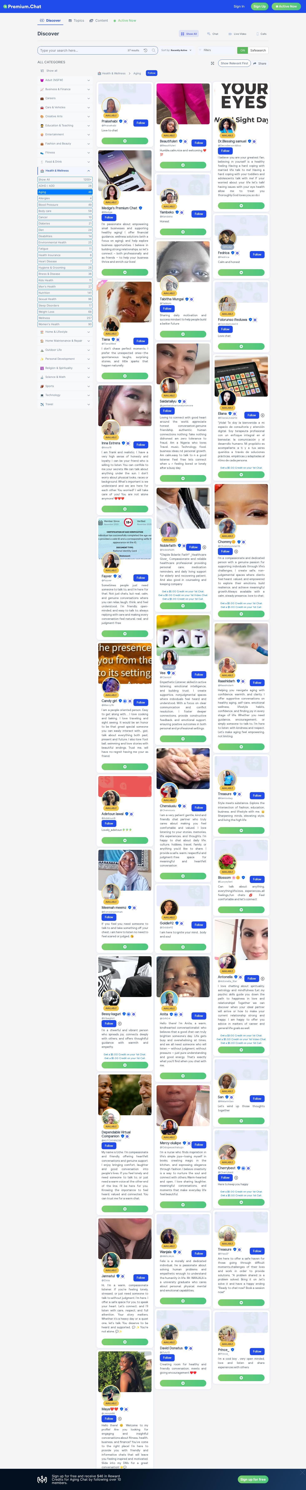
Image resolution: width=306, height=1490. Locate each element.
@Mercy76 (108, 705)
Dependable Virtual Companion (116, 1134)
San (221, 1097)
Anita (164, 1014)
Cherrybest (227, 1168)
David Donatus (172, 1348)
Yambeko (167, 212)
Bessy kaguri (112, 1014)
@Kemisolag (225, 798)
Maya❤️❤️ (110, 1409)
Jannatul (109, 1276)
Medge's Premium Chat (120, 208)
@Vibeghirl (108, 1018)
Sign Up (260, 6)
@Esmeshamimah (112, 911)
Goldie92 (167, 923)
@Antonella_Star (227, 981)
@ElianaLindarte (227, 417)
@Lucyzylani (225, 881)
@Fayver (107, 580)
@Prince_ (223, 1353)
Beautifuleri (169, 141)
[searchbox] (222, 50)
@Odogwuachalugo (171, 1147)
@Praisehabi (109, 125)
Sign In (239, 6)
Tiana (106, 339)
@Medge (107, 212)
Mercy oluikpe (171, 1143)
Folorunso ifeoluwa (233, 320)
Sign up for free (253, 1479)
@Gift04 (165, 1018)
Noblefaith (168, 546)
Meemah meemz (114, 908)
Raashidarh (227, 681)
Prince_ (224, 1350)
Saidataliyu (168, 402)
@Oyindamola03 (228, 323)
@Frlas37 (223, 1253)
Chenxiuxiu (168, 806)
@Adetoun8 (108, 818)
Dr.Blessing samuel (232, 141)
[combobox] (216, 50)
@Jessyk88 (108, 1413)
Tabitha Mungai (172, 299)
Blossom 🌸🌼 (229, 878)
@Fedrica (223, 257)
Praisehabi (110, 121)
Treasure (225, 794)
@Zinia (106, 1280)
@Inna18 (106, 447)
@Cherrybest (225, 1172)
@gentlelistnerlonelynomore (176, 405)
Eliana (223, 414)
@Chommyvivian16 (229, 546)
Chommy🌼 (227, 542)
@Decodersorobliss (229, 145)
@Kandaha (166, 216)
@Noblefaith (167, 549)
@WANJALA (167, 1256)
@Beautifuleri (168, 145)
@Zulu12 (165, 1352)
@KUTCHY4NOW (111, 1140)
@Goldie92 (166, 927)
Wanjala (166, 1252)
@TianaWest (109, 343)
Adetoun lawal (113, 814)
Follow (151, 73)
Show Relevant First (234, 63)
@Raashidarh (226, 685)
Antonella (225, 977)
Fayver (107, 576)
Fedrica (224, 253)
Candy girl (110, 701)
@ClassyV (166, 677)
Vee (163, 673)
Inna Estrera (111, 443)
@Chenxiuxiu (167, 810)
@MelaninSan (226, 1101)
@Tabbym (165, 303)
